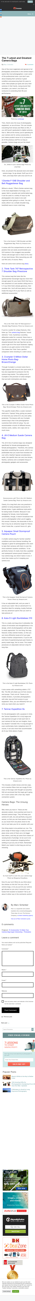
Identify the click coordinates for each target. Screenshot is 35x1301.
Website (4, 991)
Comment (5, 949)
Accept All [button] (15, 1291)
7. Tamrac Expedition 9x (13, 709)
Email (4, 980)
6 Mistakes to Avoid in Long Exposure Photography (21, 1090)
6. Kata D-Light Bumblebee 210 (17, 618)
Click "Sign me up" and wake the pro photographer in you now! (18, 1054)
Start (30, 1)
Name (4, 970)
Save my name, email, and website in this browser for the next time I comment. (19, 1003)
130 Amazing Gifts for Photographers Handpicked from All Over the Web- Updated (23, 1084)
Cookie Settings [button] (6, 1291)
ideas (26, 264)
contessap (20, 119)
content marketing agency (25, 915)
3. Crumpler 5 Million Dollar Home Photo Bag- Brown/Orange (15, 359)
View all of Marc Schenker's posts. (20, 919)
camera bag (16, 332)
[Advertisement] (17, 34)
